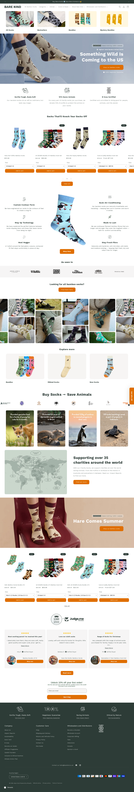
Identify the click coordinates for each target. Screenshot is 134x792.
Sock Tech (8, 739)
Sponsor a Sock (72, 749)
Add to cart (19, 171)
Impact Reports (10, 733)
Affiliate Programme (11, 749)
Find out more (81, 482)
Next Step (67, 697)
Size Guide (39, 746)
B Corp (7, 743)
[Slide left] (63, 179)
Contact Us (39, 743)
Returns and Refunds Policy (45, 736)
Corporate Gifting (73, 736)
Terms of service (57, 783)
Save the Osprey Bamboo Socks (76, 155)
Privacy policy (47, 783)
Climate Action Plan (11, 759)
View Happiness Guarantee (51, 718)
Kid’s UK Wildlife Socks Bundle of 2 (78, 585)
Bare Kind (17, 783)
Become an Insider (11, 746)
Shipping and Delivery (43, 733)
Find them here (67, 290)
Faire (69, 739)
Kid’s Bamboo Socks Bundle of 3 (15, 585)
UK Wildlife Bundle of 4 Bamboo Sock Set (48, 155)
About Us (8, 730)
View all (67, 184)
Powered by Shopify (25, 783)
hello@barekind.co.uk (66, 765)
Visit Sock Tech (20, 718)
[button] (43, 7)
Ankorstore (71, 743)
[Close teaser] (129, 405)
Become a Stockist (73, 730)
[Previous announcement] (5, 1)
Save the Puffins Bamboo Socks (15, 155)
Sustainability (9, 736)
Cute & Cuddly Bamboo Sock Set (107, 155)
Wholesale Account (73, 733)
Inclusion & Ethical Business (14, 755)
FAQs (37, 730)
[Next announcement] (129, 1)
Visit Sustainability (114, 718)
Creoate (70, 746)
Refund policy (37, 783)
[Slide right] (71, 179)
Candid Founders (10, 752)
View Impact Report (82, 718)
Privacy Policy (40, 739)
